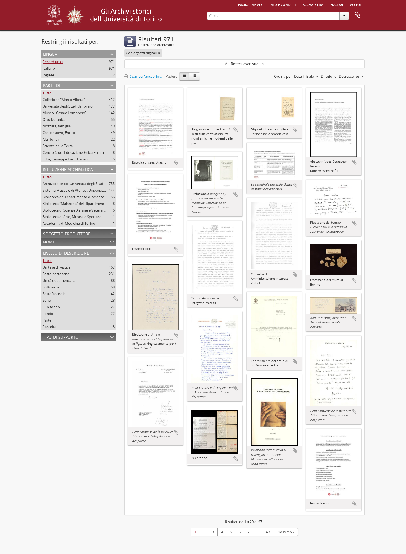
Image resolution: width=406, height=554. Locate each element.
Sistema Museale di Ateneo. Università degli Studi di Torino (90, 190)
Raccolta (49, 326)
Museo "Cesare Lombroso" (64, 112)
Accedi (355, 4)
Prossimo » (285, 531)
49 (268, 531)
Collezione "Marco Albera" (64, 99)
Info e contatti (283, 4)
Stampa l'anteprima (145, 76)
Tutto (47, 92)
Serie (47, 300)
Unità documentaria (59, 280)
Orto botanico (54, 119)
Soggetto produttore (66, 233)
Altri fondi (51, 139)
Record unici (53, 61)
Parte (47, 320)
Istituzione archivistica (68, 169)
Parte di (51, 85)
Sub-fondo (51, 306)
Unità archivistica (56, 267)
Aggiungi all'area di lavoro (176, 163)
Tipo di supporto (60, 336)
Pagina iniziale (250, 4)
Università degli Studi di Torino (68, 106)
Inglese (48, 75)
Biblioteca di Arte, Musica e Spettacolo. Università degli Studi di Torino (99, 216)
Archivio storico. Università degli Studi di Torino (81, 183)
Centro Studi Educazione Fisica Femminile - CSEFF (83, 152)
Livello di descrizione (66, 252)
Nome (49, 241)
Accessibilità (313, 4)
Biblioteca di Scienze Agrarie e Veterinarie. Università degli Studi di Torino (102, 210)
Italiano (49, 68)
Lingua (50, 53)
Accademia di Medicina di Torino (69, 223)
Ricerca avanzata (244, 63)
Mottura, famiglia (57, 126)
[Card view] (184, 76)
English (336, 4)
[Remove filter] (159, 53)
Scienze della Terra (58, 145)
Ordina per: (283, 76)
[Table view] (194, 76)
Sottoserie (51, 287)
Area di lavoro (358, 15)
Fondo (48, 313)
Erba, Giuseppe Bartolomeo (65, 159)
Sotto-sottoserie (56, 273)
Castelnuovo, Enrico (59, 132)
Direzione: (329, 76)
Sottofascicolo (54, 293)
